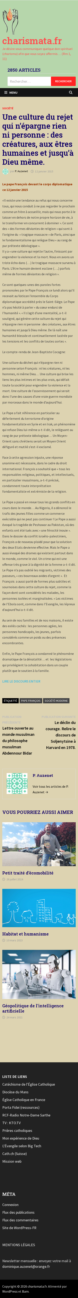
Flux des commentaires (20, 1220)
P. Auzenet (21, 171)
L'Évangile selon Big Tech (21, 1146)
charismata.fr (32, 41)
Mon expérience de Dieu (20, 1138)
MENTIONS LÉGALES (18, 1244)
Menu (13, 92)
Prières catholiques (17, 1130)
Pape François (31, 701)
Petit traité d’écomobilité (27, 873)
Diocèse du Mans (15, 1092)
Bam (25, 1291)
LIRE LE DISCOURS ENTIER (21, 681)
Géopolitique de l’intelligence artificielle (33, 1008)
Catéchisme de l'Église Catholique (28, 1084)
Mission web (11, 1161)
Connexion (10, 1204)
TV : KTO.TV (11, 1122)
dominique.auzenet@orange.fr (26, 1266)
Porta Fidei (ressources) (21, 1107)
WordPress (10, 1291)
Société (7, 108)
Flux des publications (18, 1212)
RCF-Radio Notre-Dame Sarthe (26, 1115)
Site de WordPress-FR (19, 1227)
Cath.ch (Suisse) (14, 1153)
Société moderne (56, 701)
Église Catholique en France (23, 1099)
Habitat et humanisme (25, 934)
